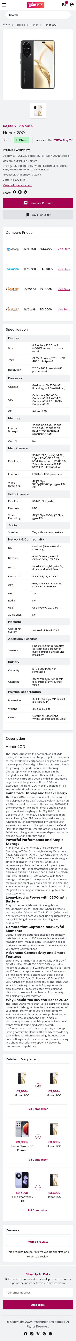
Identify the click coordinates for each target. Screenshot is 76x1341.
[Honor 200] (38, 64)
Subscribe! (38, 1304)
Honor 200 (50, 24)
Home (6, 24)
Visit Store (64, 248)
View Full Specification (17, 185)
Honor (34, 24)
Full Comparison (38, 1109)
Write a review (38, 1242)
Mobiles (20, 24)
